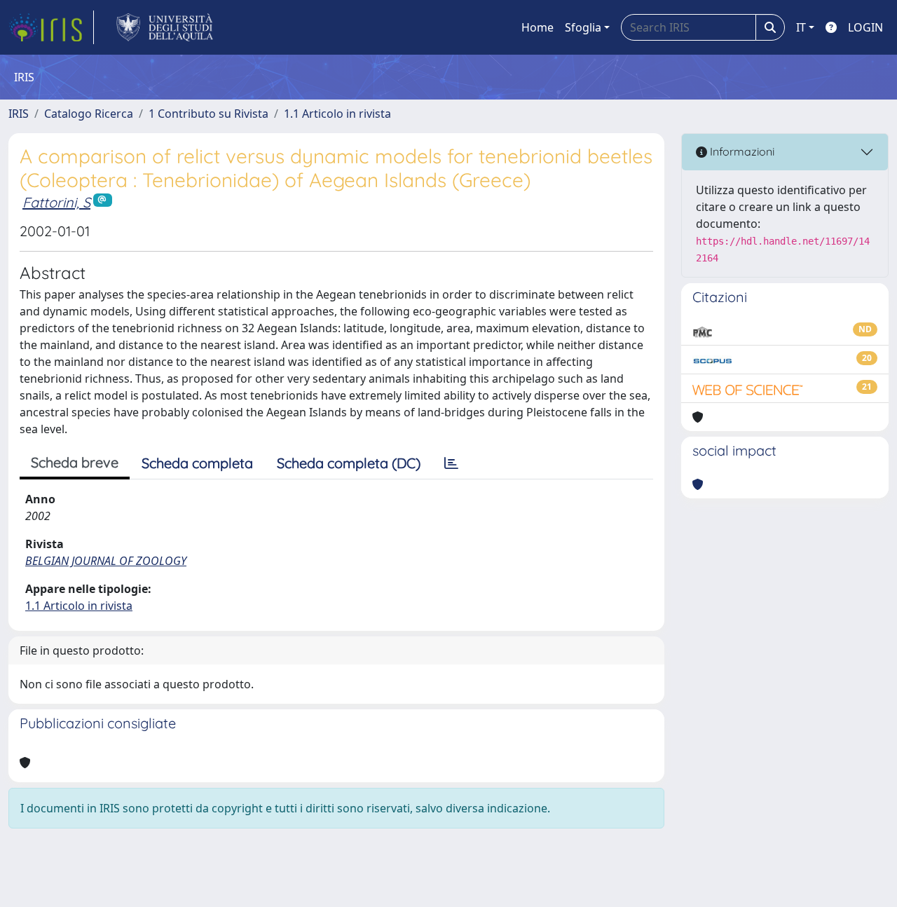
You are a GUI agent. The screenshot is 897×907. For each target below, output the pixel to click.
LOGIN (865, 27)
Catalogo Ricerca (88, 113)
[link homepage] (51, 27)
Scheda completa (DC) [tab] (348, 463)
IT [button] (801, 27)
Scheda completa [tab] (197, 463)
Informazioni (740, 151)
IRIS (18, 113)
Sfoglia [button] (583, 27)
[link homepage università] (165, 27)
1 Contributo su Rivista (208, 113)
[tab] (451, 463)
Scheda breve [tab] (74, 462)
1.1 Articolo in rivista (337, 113)
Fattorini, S (56, 202)
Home (537, 27)
